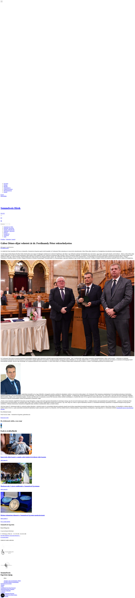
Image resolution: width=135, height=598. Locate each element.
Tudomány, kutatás (10, 239)
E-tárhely (3, 592)
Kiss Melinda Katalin (5, 248)
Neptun (5, 185)
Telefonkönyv (7, 187)
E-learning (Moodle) (6, 590)
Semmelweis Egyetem (6, 583)
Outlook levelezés (8, 189)
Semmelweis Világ (8, 227)
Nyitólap (3, 239)
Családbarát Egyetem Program (8, 588)
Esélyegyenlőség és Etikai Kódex (9, 595)
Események (6, 234)
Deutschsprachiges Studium (7, 589)
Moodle (6, 186)
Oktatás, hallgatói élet (9, 229)
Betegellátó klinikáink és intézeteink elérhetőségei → (10, 535)
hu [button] (1, 212)
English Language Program (7, 593)
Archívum (6, 235)
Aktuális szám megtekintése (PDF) (12, 580)
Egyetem (6, 183)
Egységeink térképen (4, 537)
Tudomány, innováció (9, 231)
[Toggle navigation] (1, 215)
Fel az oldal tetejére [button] (5, 521)
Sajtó (5, 236)
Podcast (6, 232)
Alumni (2, 585)
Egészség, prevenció (9, 228)
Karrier (5, 192)
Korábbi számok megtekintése (11, 582)
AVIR (2, 586)
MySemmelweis (8, 190)
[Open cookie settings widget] (3, 595)
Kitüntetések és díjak (5, 417)
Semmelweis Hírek (10, 208)
